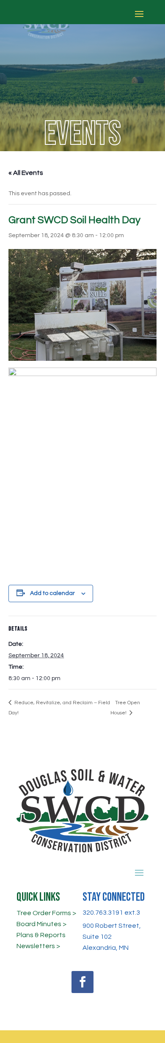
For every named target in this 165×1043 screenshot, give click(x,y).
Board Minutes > (41, 924)
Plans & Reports (41, 935)
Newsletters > (38, 946)
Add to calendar (52, 593)
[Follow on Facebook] (83, 982)
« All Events (25, 172)
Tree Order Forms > (46, 913)
